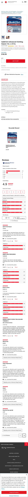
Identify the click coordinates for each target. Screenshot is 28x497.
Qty (2, 58)
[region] (14, 485)
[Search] (23, 3)
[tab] (3, 37)
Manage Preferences (14, 495)
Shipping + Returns (14, 453)
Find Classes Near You (14, 456)
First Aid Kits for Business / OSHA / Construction (11, 12)
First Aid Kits (20, 11)
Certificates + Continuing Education (14, 465)
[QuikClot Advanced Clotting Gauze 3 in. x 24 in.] (14, 25)
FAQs (14, 459)
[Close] (26, 474)
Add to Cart (16, 61)
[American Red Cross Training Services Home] (10, 2)
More (22, 74)
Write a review (21, 46)
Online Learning (14, 472)
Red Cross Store (4, 11)
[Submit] (26, 444)
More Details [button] (3, 52)
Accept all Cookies (14, 492)
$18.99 (7, 149)
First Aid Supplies (12, 11)
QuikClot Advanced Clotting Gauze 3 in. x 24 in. (11, 146)
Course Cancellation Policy (14, 462)
